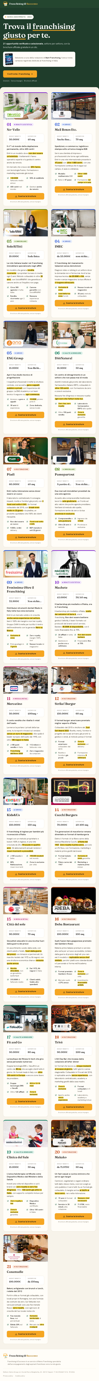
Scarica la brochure (27, 196)
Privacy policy (8, 1376)
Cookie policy (20, 1376)
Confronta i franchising (18, 74)
